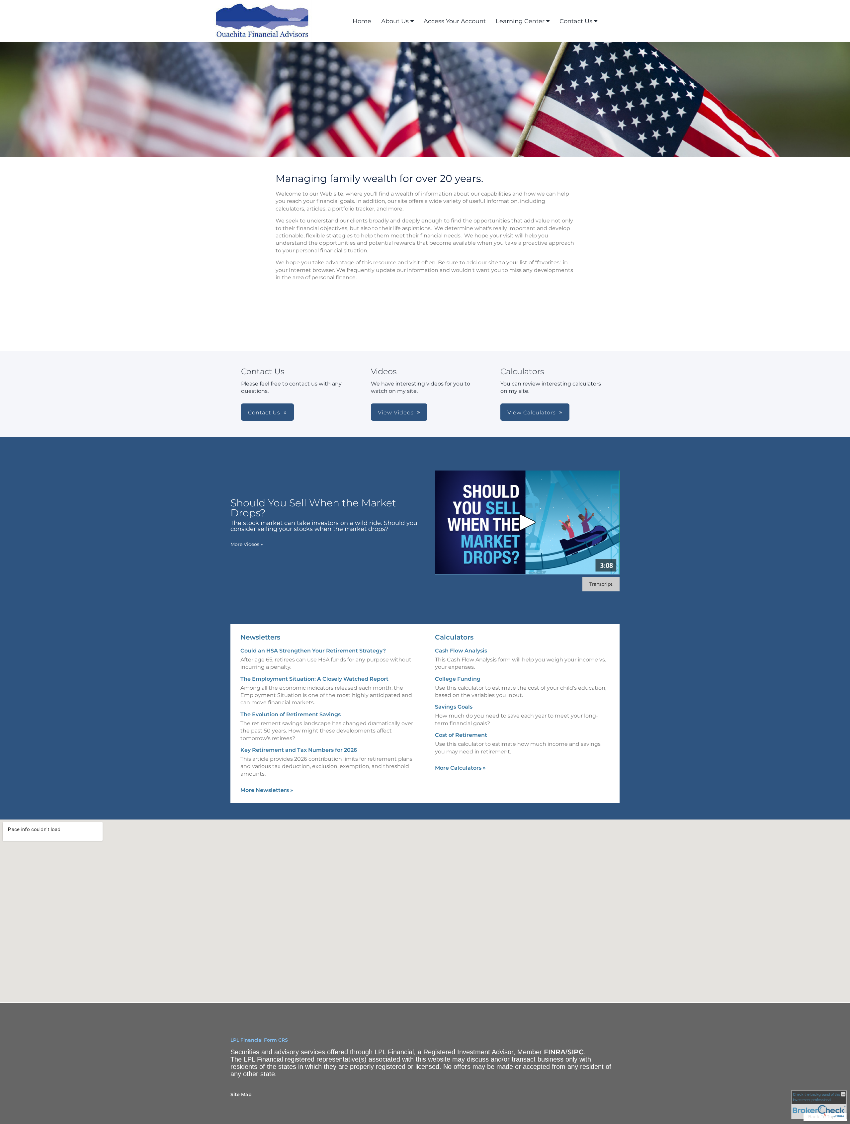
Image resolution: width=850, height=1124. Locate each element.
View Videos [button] (396, 412)
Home (362, 21)
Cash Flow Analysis (461, 651)
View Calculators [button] (531, 412)
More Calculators (460, 768)
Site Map (241, 1094)
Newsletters (260, 637)
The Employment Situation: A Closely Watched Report (314, 679)
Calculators (454, 637)
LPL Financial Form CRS (259, 1040)
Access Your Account (455, 21)
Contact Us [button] (264, 412)
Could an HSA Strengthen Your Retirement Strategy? (313, 651)
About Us (395, 21)
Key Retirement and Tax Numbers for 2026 (298, 750)
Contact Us (575, 21)
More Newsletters (266, 790)
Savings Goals (453, 707)
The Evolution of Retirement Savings (290, 714)
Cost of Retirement (461, 735)
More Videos (246, 544)
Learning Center (520, 21)
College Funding (457, 679)
